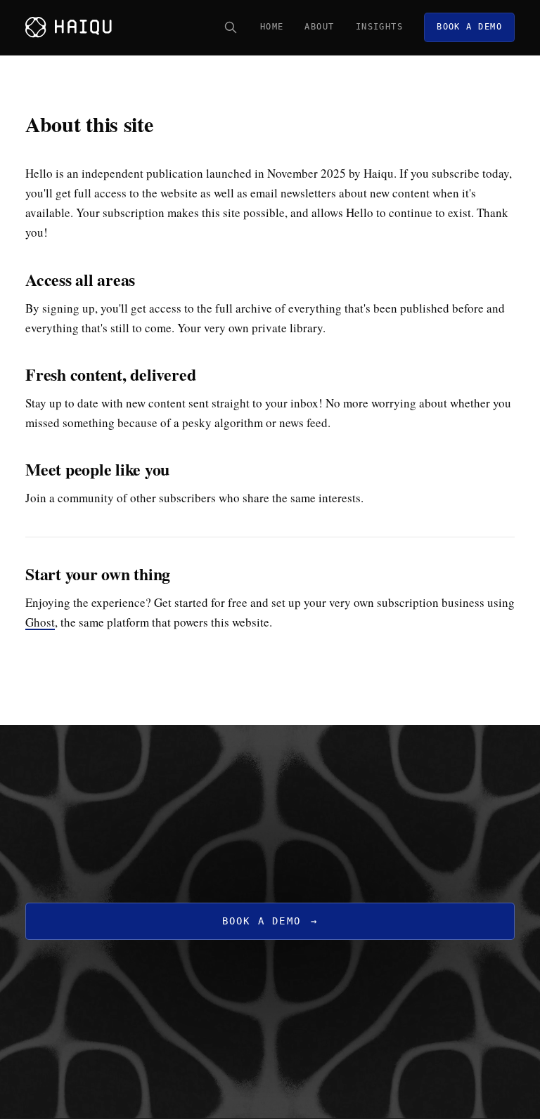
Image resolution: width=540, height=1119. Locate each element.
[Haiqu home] (68, 27)
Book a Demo (270, 921)
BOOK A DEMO (469, 27)
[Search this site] (230, 27)
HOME (272, 27)
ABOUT (319, 27)
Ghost (40, 622)
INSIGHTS (380, 27)
